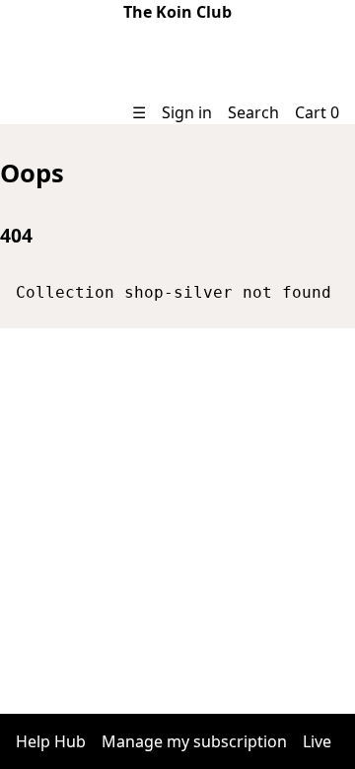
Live (317, 741)
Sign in (187, 112)
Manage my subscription (194, 741)
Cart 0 (317, 112)
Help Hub (51, 741)
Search (253, 112)
